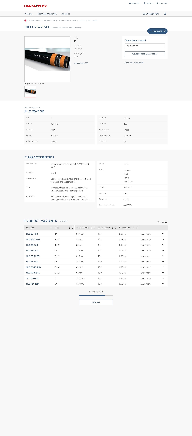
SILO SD (82, 21)
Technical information (47, 13)
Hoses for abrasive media (67, 21)
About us (66, 13)
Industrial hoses (34, 21)
